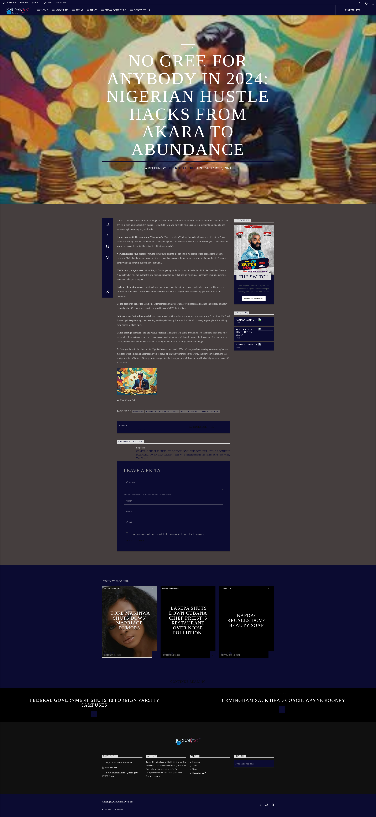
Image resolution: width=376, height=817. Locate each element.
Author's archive (201, 427)
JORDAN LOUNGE (246, 344)
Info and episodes (253, 298)
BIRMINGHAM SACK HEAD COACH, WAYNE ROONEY (282, 700)
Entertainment (112, 588)
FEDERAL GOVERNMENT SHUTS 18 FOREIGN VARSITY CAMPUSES (95, 702)
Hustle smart (189, 411)
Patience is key (209, 411)
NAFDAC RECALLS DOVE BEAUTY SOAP (246, 620)
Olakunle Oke (181, 168)
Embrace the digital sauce (162, 411)
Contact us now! (55, 2)
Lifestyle (188, 47)
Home (44, 10)
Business (138, 411)
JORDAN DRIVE (245, 320)
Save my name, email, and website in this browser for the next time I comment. (167, 534)
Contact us (142, 10)
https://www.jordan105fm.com (119, 762)
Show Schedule (115, 10)
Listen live (352, 10)
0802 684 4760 (111, 768)
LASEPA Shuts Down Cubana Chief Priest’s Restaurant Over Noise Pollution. (188, 620)
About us (61, 10)
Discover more (152, 776)
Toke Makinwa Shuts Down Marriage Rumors (130, 620)
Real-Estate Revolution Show (244, 332)
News (36, 2)
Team (25, 2)
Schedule (10, 2)
